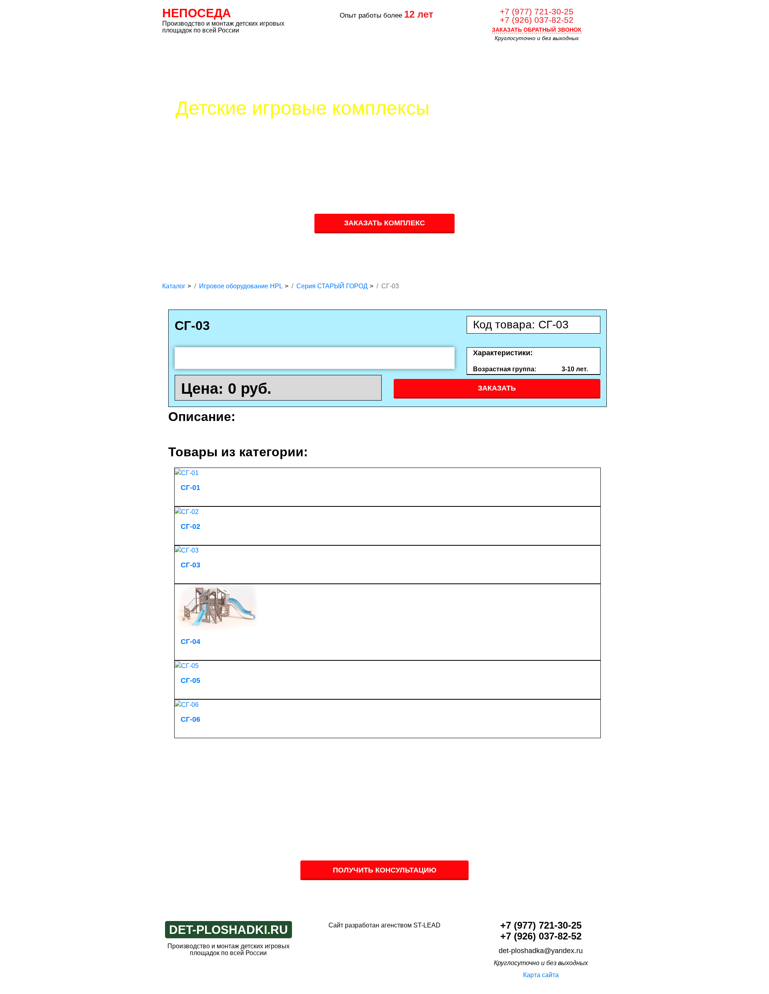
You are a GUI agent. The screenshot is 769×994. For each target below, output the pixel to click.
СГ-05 (190, 680)
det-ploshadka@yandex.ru (541, 951)
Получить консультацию (385, 870)
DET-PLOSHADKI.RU (228, 929)
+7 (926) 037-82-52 (537, 19)
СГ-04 (190, 642)
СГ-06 (190, 719)
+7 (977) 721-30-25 (537, 11)
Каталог (173, 286)
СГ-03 (190, 565)
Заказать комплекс (384, 223)
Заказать (497, 388)
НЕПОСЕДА (196, 13)
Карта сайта (541, 975)
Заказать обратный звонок (537, 29)
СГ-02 (190, 526)
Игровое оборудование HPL (241, 286)
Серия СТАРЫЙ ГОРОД (332, 286)
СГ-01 (190, 488)
